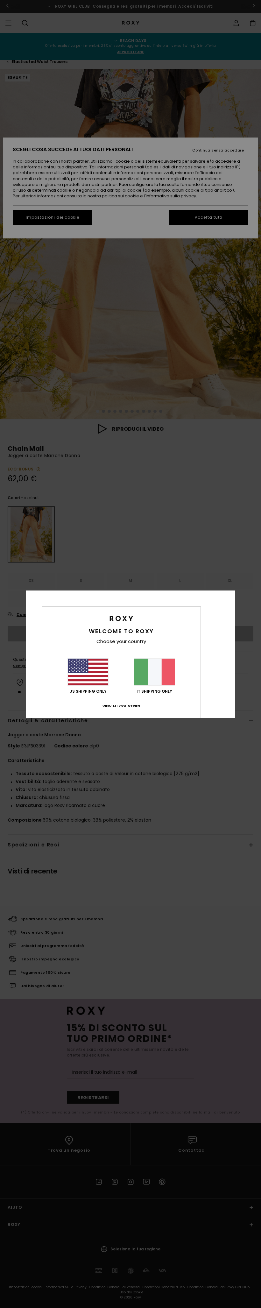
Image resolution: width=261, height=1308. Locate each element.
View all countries (121, 706)
